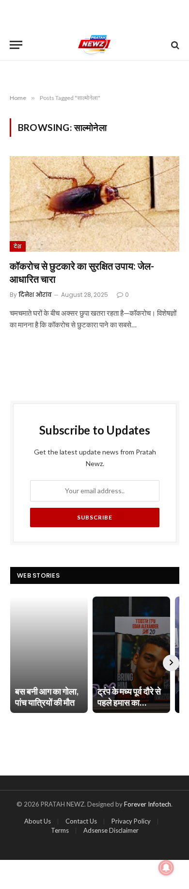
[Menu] (16, 45)
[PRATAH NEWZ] (94, 45)
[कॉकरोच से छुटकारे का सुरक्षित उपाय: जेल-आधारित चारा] (94, 204)
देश (18, 246)
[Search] (174, 45)
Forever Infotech (147, 804)
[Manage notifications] (166, 867)
